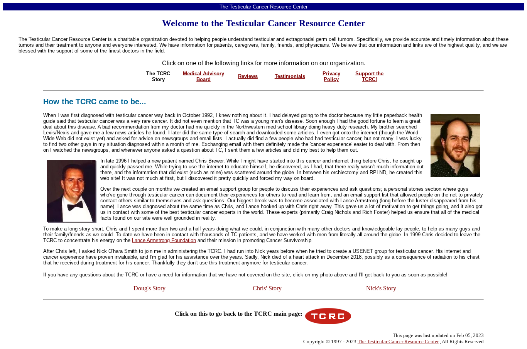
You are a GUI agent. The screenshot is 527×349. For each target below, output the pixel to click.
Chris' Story (267, 288)
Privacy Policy (331, 76)
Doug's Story (149, 288)
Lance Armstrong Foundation (164, 240)
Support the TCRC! (369, 76)
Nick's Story (381, 288)
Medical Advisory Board (203, 76)
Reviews (248, 76)
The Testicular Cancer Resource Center (398, 341)
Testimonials (290, 76)
